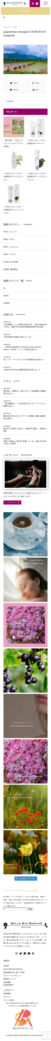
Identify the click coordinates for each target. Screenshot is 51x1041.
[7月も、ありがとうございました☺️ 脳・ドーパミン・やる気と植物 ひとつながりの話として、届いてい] (25, 852)
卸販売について (9, 979)
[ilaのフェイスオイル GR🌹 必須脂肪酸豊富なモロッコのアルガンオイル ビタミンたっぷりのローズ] (25, 761)
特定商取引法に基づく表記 (14, 972)
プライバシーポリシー (12, 976)
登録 (30, 909)
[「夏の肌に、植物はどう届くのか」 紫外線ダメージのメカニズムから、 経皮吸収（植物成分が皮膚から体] (25, 625)
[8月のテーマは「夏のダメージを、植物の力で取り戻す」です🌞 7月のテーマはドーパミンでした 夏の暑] (25, 807)
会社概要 (7, 982)
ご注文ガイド (8, 990)
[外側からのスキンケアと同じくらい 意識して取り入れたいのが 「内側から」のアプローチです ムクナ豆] (25, 534)
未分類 (15, 27)
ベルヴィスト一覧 (13, 502)
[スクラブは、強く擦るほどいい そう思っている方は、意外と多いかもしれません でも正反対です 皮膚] (25, 716)
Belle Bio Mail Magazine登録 (20, 890)
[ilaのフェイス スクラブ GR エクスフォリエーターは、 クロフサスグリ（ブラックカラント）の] (25, 670)
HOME (6, 966)
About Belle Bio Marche (13, 969)
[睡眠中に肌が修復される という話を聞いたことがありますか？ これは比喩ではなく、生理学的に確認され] (25, 580)
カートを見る (8, 1000)
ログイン (7, 997)
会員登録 (7, 993)
